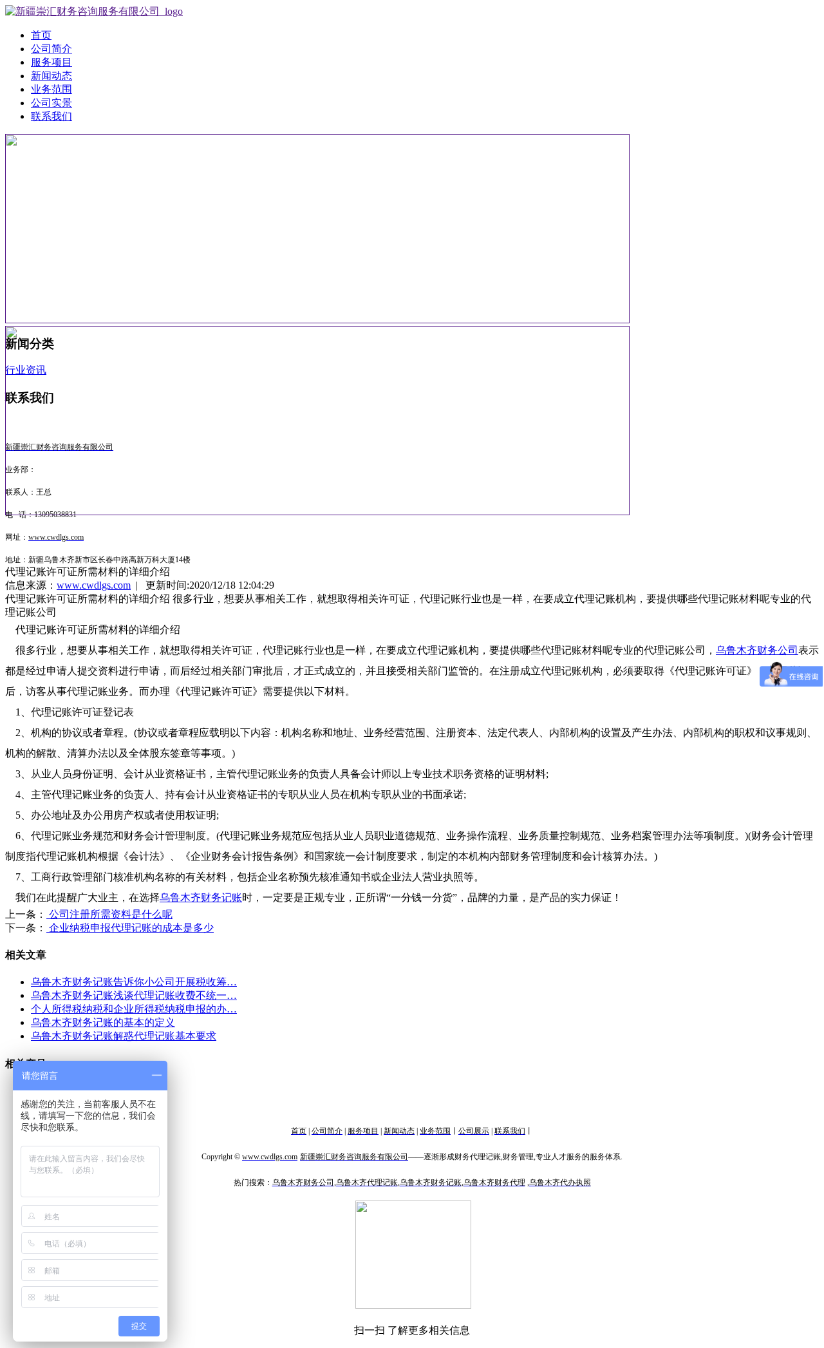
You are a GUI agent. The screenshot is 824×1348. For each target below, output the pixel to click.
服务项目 (51, 62)
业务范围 (51, 89)
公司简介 (51, 48)
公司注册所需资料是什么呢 (109, 914)
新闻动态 (51, 75)
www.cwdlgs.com (94, 585)
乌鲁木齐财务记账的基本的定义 (103, 1022)
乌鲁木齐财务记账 (201, 897)
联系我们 (51, 116)
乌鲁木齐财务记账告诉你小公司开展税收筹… (134, 981)
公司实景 (51, 102)
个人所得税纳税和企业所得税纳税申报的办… (134, 1008)
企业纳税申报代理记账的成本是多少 (130, 927)
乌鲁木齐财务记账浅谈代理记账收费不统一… (134, 995)
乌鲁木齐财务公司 (757, 650)
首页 (41, 35)
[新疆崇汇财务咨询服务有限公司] (94, 11)
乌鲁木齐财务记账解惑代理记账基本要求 (123, 1035)
